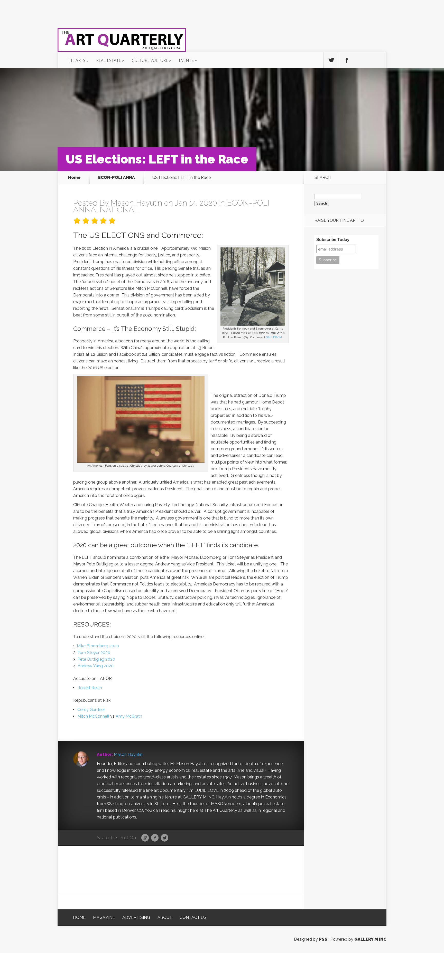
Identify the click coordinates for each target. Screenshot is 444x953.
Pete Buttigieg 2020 (96, 659)
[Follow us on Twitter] (331, 60)
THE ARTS (76, 60)
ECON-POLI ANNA (116, 178)
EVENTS (186, 60)
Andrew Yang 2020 (96, 665)
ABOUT (165, 917)
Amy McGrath (129, 716)
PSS (323, 939)
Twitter (165, 838)
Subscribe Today (332, 239)
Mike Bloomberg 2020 (98, 645)
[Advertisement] (181, 869)
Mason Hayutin (136, 202)
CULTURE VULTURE (150, 60)
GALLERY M (274, 337)
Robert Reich (89, 687)
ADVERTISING (136, 917)
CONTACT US (193, 917)
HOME (79, 917)
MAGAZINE (104, 917)
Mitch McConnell (93, 716)
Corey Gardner (91, 709)
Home (74, 178)
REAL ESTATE (108, 60)
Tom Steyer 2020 (93, 652)
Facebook (155, 838)
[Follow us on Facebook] (347, 60)
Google (145, 838)
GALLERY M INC (370, 939)
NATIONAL (119, 209)
